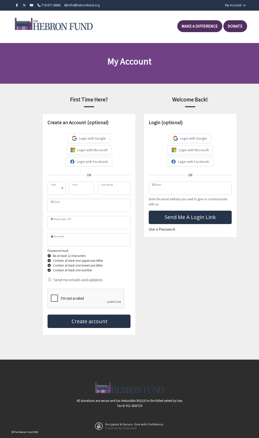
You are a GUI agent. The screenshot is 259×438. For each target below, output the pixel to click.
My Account (233, 5)
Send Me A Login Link (190, 217)
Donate (235, 26)
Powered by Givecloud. (121, 428)
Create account (88, 321)
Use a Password (162, 229)
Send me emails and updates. (78, 279)
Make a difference (200, 26)
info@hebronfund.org (84, 5)
